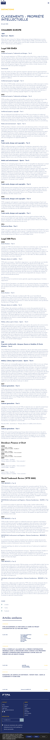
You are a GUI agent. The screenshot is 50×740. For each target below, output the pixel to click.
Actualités (27, 711)
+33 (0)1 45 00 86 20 (9, 710)
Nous (26, 706)
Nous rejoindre (28, 713)
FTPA (3, 704)
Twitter (6, 607)
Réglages (43, 736)
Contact (26, 715)
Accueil (26, 704)
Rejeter (36, 736)
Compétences (28, 708)
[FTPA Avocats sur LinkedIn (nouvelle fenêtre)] (2, 711)
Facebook (6, 611)
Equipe (26, 710)
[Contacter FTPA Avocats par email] (4, 711)
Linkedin (6, 604)
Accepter (29, 736)
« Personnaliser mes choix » (11, 738)
